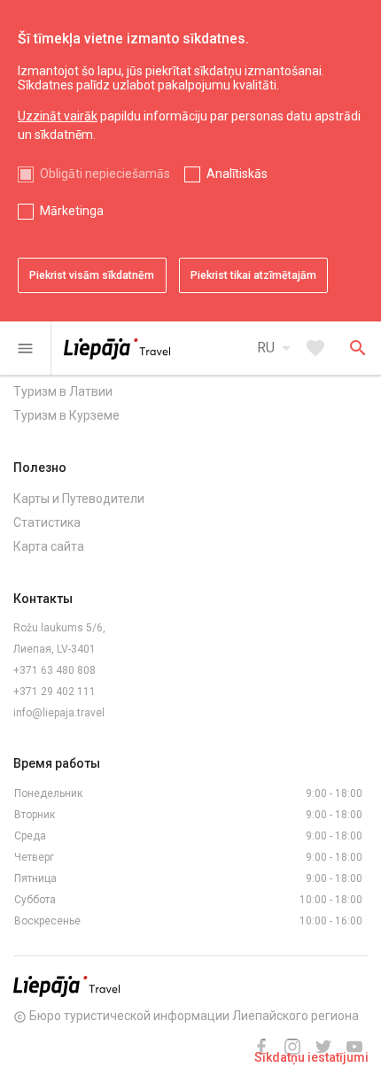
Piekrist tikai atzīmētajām (253, 275)
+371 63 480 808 (54, 670)
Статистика (47, 522)
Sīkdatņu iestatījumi (311, 1057)
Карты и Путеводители (78, 498)
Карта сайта (48, 546)
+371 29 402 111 (54, 691)
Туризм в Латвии (63, 391)
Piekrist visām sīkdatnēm (91, 275)
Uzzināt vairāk (57, 116)
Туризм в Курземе (66, 415)
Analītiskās (237, 173)
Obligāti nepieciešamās (105, 173)
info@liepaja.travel (59, 713)
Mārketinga (72, 211)
